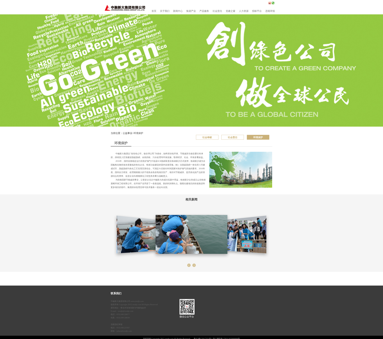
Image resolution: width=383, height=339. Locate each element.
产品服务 (204, 11)
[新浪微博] (270, 3)
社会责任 (217, 11)
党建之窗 (230, 11)
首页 (154, 11)
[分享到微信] (273, 3)
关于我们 (165, 11)
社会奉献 (207, 137)
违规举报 (270, 11)
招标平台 (257, 11)
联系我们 (116, 293)
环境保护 (138, 133)
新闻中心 (178, 11)
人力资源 (244, 11)
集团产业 (191, 11)
